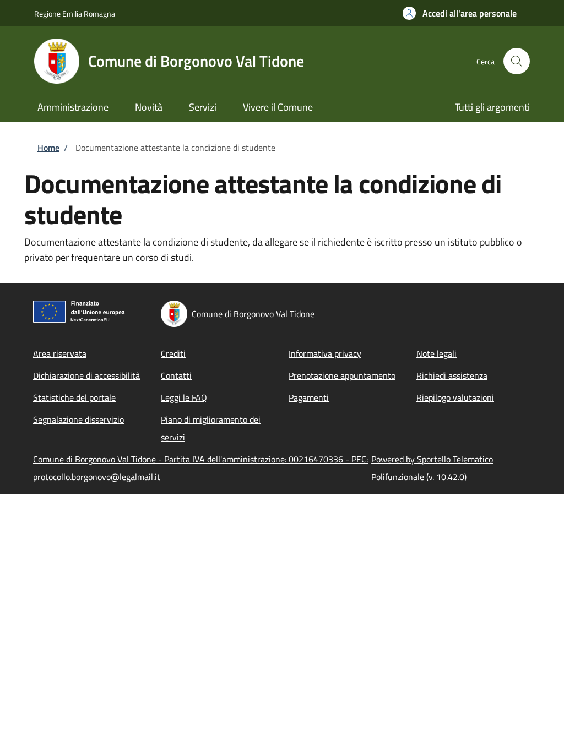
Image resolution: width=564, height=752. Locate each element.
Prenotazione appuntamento (342, 375)
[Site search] (516, 61)
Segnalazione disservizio (78, 419)
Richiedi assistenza (451, 375)
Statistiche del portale (74, 397)
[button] (459, 13)
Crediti (173, 353)
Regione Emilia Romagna (74, 13)
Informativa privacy (325, 353)
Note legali (436, 353)
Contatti (176, 375)
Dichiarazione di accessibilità (86, 375)
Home (48, 147)
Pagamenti (309, 397)
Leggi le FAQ (184, 397)
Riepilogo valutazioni (455, 397)
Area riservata (59, 353)
